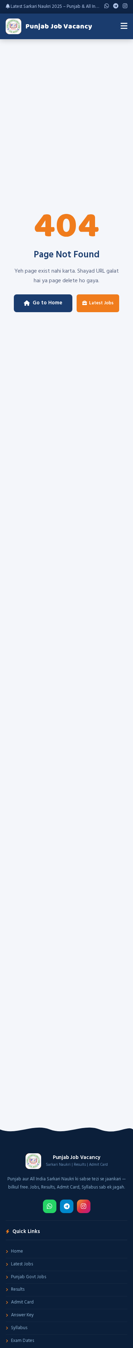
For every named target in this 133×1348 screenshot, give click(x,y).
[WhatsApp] (49, 1206)
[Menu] (124, 26)
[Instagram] (83, 1206)
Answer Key (22, 1315)
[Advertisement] (66, 109)
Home (17, 1251)
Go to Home (47, 303)
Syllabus (19, 1328)
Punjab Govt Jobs (28, 1277)
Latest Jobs (101, 303)
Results (17, 1289)
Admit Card (22, 1302)
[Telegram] (66, 1206)
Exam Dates (22, 1340)
